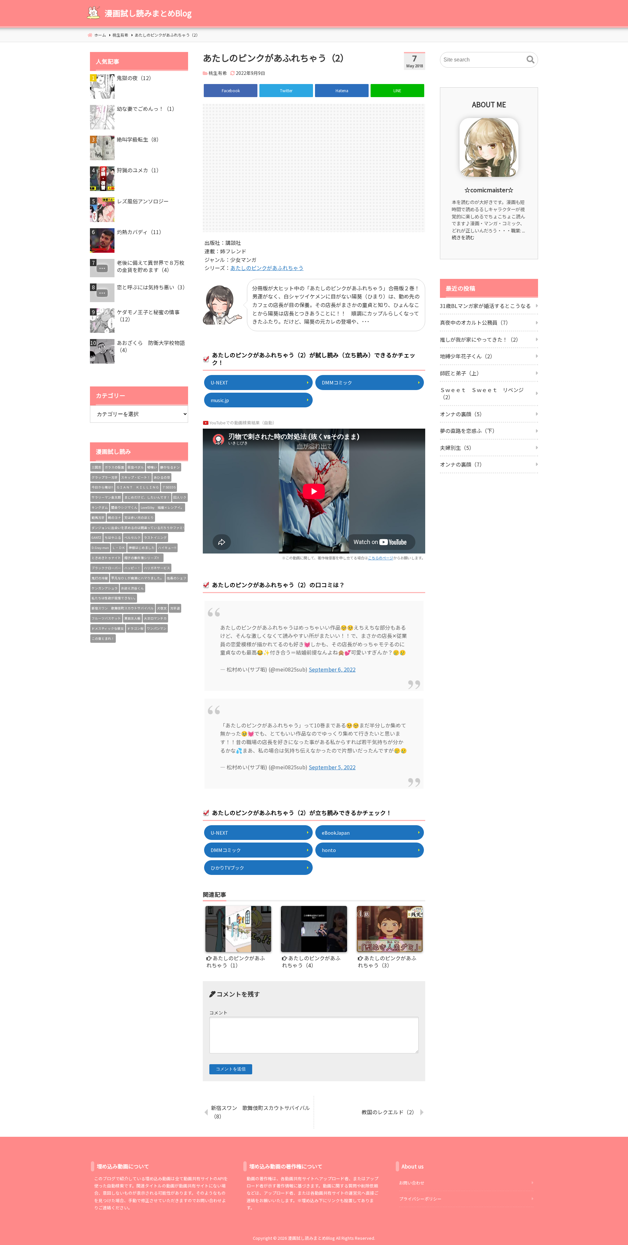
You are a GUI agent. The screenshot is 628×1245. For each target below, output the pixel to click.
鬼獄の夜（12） (135, 77)
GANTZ (96, 537)
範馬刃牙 (98, 517)
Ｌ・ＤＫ (118, 547)
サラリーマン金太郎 (106, 497)
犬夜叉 (162, 608)
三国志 (96, 467)
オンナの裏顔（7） (462, 464)
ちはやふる (113, 537)
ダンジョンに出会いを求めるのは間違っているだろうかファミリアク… (138, 527)
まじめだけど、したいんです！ (147, 497)
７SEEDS (169, 487)
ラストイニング (155, 537)
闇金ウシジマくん (124, 507)
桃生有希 (218, 73)
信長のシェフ (176, 578)
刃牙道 (175, 608)
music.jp (220, 400)
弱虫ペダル (136, 467)
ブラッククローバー (106, 568)
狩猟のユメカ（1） (139, 170)
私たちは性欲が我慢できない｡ (114, 598)
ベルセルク (132, 537)
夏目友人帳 (132, 618)
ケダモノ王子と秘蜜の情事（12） (148, 315)
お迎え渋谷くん (132, 588)
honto (329, 849)
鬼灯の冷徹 (100, 578)
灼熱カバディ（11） (140, 231)
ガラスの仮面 (114, 467)
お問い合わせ (412, 1183)
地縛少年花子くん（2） (467, 356)
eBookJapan (336, 832)
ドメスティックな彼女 (108, 628)
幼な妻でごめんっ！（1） (147, 108)
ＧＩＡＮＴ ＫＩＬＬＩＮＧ (137, 487)
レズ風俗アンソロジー (143, 201)
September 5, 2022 (332, 767)
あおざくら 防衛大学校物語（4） (151, 346)
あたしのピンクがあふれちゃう (267, 268)
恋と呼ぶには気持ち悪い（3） (152, 287)
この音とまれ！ (103, 638)
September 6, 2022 (332, 669)
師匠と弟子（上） (461, 373)
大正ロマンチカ (155, 618)
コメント (218, 1012)
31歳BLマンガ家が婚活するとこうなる (485, 306)
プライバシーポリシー (420, 1199)
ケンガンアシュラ (105, 588)
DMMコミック (337, 382)
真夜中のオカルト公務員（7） (475, 322)
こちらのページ (380, 557)
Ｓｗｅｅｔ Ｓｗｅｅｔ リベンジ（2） (482, 393)
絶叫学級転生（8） (139, 139)
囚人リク (179, 497)
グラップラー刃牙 (105, 477)
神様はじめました (142, 547)
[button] (530, 60)
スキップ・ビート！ (135, 477)
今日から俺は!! (102, 487)
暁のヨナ (114, 517)
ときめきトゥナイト (106, 557)
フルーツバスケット (106, 618)
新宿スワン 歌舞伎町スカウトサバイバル (123, 608)
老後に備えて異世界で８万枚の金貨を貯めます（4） (150, 266)
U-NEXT (219, 382)
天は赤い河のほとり (139, 517)
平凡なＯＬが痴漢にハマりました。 (137, 578)
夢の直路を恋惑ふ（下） (468, 431)
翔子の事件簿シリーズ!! (143, 557)
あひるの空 (162, 477)
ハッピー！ (132, 568)
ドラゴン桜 (135, 628)
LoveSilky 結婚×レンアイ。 (162, 507)
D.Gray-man (100, 547)
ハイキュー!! (167, 547)
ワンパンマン (156, 628)
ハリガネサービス (157, 568)
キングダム (100, 507)
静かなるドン (170, 467)
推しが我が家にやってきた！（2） (480, 339)
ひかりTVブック (227, 867)
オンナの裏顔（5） (462, 414)
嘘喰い (152, 467)
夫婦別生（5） (457, 448)
